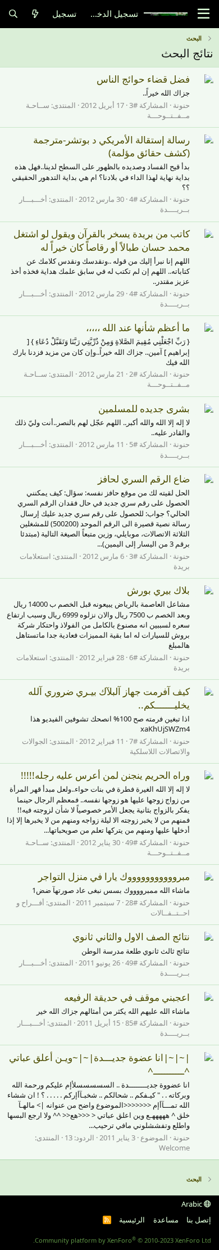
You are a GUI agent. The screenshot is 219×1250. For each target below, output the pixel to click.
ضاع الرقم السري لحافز (144, 478)
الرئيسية (132, 1220)
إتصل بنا (198, 1220)
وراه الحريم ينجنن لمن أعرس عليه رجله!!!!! (105, 775)
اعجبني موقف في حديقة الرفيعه (127, 997)
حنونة (181, 105)
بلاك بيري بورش (158, 590)
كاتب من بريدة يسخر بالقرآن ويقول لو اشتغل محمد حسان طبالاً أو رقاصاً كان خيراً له (101, 240)
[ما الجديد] (35, 13)
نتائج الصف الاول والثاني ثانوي (131, 936)
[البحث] (13, 13)
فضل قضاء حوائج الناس (143, 79)
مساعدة (166, 1220)
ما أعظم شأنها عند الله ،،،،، (138, 327)
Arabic (192, 1204)
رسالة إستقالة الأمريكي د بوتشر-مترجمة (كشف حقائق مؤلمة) (111, 146)
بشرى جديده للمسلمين (144, 408)
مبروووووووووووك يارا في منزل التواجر (114, 876)
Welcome (174, 1148)
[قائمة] (203, 14)
